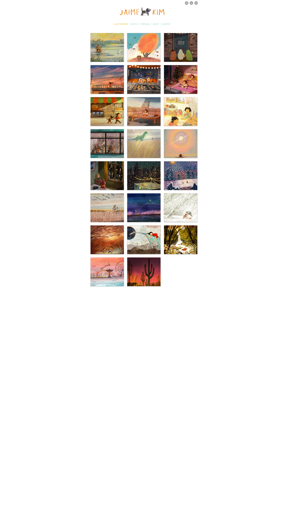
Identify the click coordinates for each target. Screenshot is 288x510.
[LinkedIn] (191, 3)
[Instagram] (186, 3)
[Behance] (196, 3)
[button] (107, 47)
